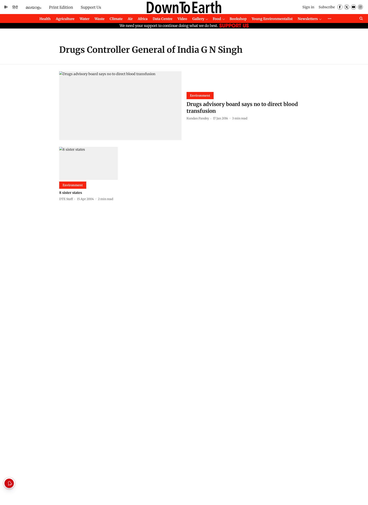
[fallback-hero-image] (120, 105)
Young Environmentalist (272, 19)
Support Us (91, 7)
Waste (100, 19)
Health (45, 19)
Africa (143, 19)
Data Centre (162, 19)
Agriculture (65, 19)
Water (84, 19)
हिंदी (15, 7)
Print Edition (61, 7)
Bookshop (238, 19)
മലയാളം (33, 7)
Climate (116, 19)
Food (217, 19)
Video (182, 19)
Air (130, 19)
